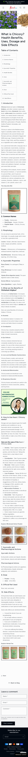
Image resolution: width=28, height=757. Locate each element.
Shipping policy (19, 751)
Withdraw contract (21, 754)
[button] (3, 7)
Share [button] (4, 675)
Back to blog (15, 683)
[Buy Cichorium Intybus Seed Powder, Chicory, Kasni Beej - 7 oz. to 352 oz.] (14, 212)
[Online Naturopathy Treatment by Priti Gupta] (14, 413)
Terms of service (10, 751)
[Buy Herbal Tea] (14, 659)
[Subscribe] (23, 737)
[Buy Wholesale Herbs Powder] (14, 543)
